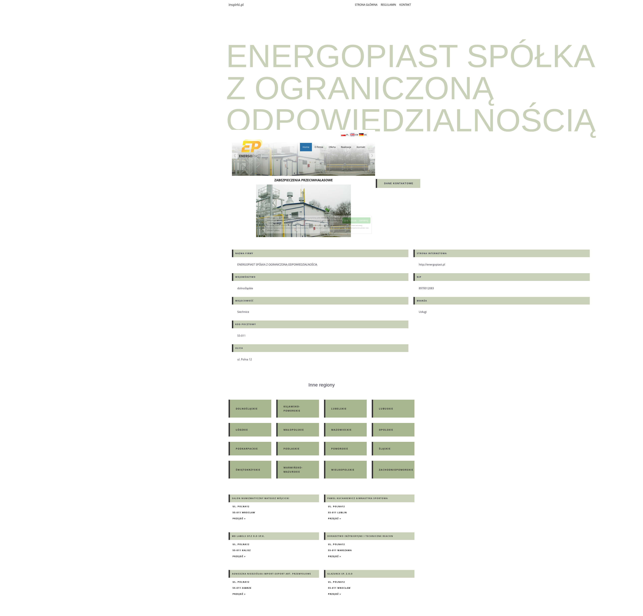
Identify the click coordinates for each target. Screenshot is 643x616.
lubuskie (386, 408)
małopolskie (293, 429)
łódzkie (242, 429)
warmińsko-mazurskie (293, 469)
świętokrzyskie (248, 469)
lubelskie (339, 408)
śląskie (385, 448)
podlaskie (291, 448)
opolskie (386, 429)
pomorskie (339, 448)
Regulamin (388, 5)
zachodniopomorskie (396, 469)
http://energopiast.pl (432, 264)
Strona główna (366, 5)
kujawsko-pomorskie (291, 408)
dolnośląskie (247, 408)
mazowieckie (341, 429)
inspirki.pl (236, 4)
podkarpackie (247, 448)
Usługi (423, 312)
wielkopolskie (342, 469)
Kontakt (405, 5)
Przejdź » (239, 518)
